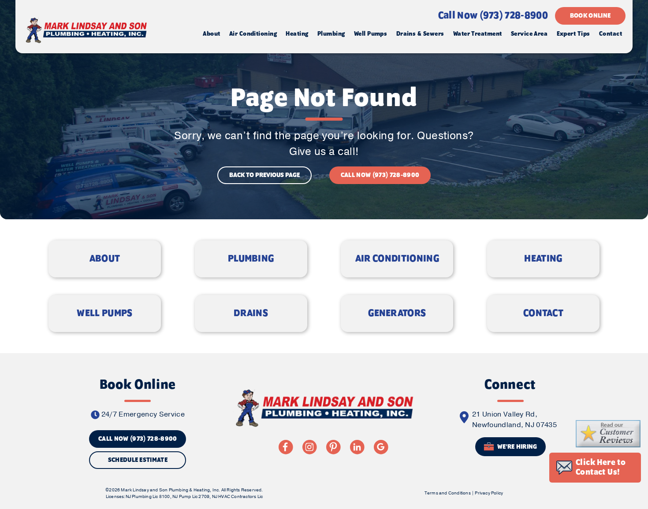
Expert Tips (573, 34)
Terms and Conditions (448, 493)
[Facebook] (285, 447)
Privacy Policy (489, 493)
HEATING (543, 259)
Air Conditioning (253, 34)
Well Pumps (370, 34)
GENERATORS (397, 313)
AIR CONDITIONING (397, 259)
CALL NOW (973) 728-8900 (380, 175)
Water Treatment (477, 34)
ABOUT (104, 259)
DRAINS (251, 313)
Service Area (529, 34)
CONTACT (543, 313)
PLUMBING (251, 259)
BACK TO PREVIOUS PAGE (264, 175)
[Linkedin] (357, 447)
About (211, 34)
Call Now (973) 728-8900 (493, 16)
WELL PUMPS (104, 313)
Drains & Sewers (420, 34)
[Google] (380, 447)
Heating (297, 34)
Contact (610, 34)
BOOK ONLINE (590, 15)
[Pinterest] (333, 447)
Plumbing (331, 34)
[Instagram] (309, 447)
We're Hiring (516, 447)
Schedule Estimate (138, 460)
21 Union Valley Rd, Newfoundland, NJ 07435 (514, 419)
